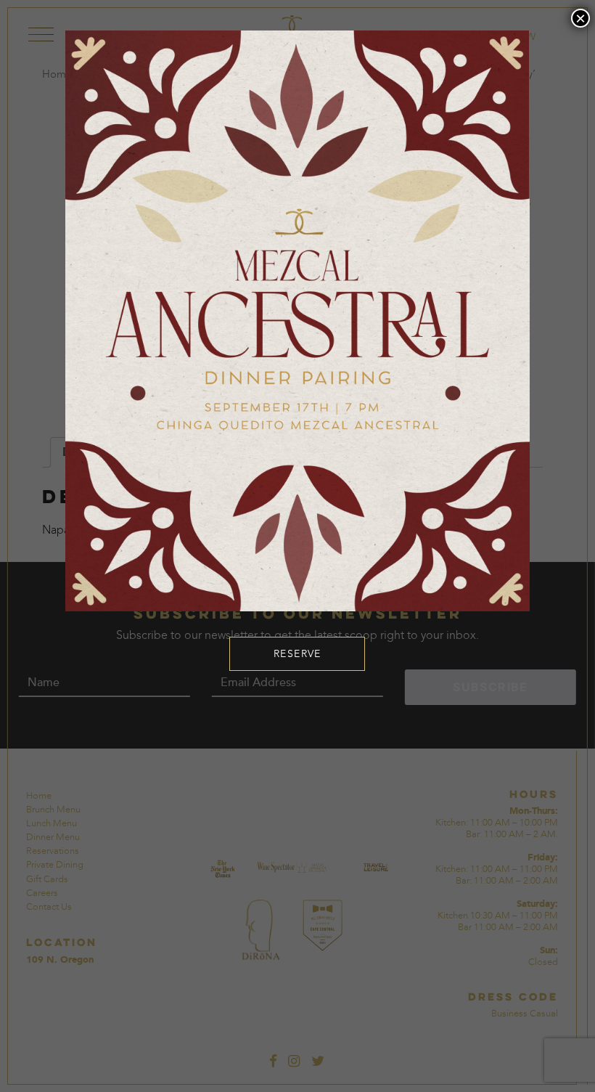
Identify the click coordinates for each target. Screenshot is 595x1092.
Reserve (297, 654)
